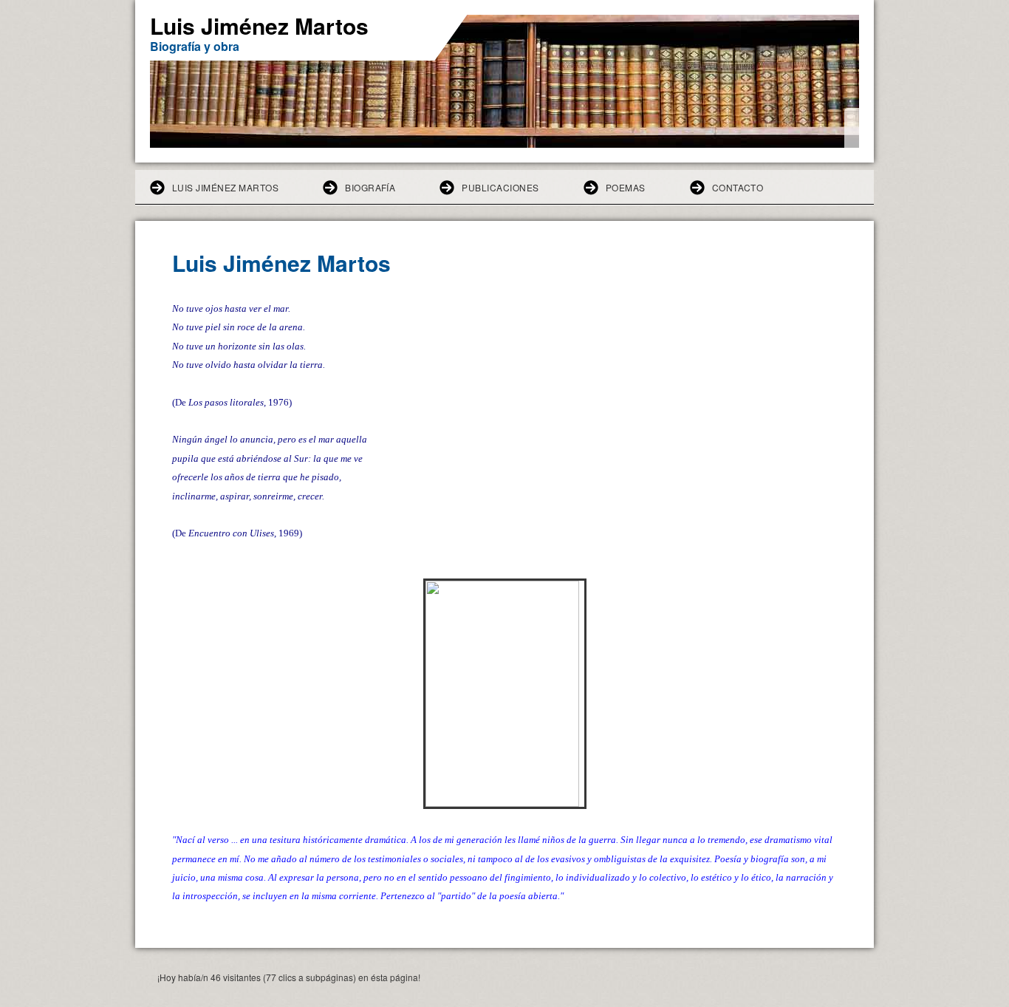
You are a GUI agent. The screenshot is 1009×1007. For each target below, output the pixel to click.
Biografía (370, 187)
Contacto (738, 187)
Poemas (626, 187)
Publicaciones (500, 187)
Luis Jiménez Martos (225, 187)
